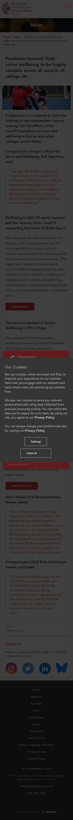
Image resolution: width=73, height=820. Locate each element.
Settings (36, 441)
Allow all (32, 453)
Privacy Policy (44, 417)
